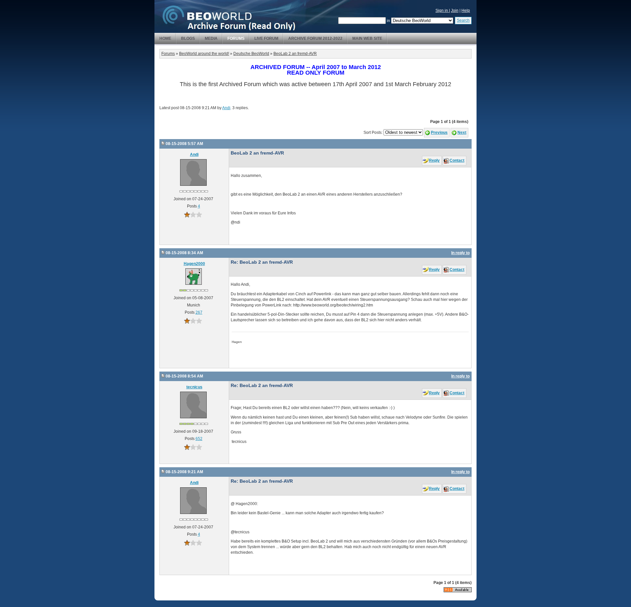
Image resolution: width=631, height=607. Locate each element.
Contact (457, 160)
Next (461, 132)
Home (165, 38)
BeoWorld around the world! (204, 54)
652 (199, 439)
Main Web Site (367, 38)
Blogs (188, 38)
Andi (226, 108)
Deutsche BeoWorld (251, 54)
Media (211, 38)
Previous (439, 132)
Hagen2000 (194, 264)
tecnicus (194, 387)
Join (454, 10)
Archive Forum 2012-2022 (315, 38)
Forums (236, 38)
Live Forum (266, 38)
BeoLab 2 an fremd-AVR (295, 54)
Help (465, 10)
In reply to (460, 253)
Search (463, 20)
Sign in (442, 10)
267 (199, 312)
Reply (434, 160)
